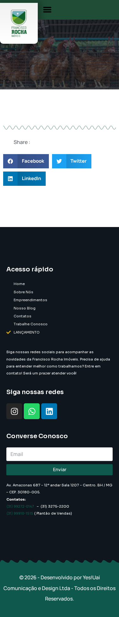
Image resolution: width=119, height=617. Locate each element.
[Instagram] (14, 411)
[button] (47, 9)
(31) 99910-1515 (19, 513)
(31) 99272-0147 (20, 506)
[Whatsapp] (32, 411)
